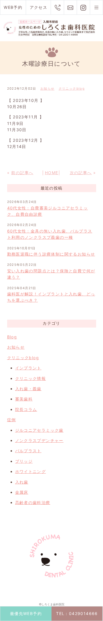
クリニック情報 (30, 378)
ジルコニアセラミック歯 (39, 430)
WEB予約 (13, 7)
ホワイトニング (30, 471)
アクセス (38, 7)
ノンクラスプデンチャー (39, 440)
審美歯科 (24, 398)
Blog (12, 336)
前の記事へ (22, 172)
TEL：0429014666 (77, 613)
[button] (96, 7)
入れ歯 (21, 482)
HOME (51, 172)
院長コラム (26, 409)
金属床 (21, 492)
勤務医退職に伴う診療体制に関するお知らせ (51, 254)
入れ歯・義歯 (28, 388)
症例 (11, 419)
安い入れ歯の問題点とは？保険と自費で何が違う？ (51, 273)
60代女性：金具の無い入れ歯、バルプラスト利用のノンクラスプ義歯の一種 (49, 234)
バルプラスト (28, 450)
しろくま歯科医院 (52, 604)
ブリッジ (24, 461)
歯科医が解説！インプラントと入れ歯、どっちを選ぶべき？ (51, 297)
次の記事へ (81, 172)
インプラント (28, 367)
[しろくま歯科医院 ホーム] (51, 27)
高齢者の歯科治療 (32, 502)
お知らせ (47, 89)
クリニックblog (72, 89)
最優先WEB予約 (26, 613)
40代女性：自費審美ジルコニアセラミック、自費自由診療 (47, 211)
